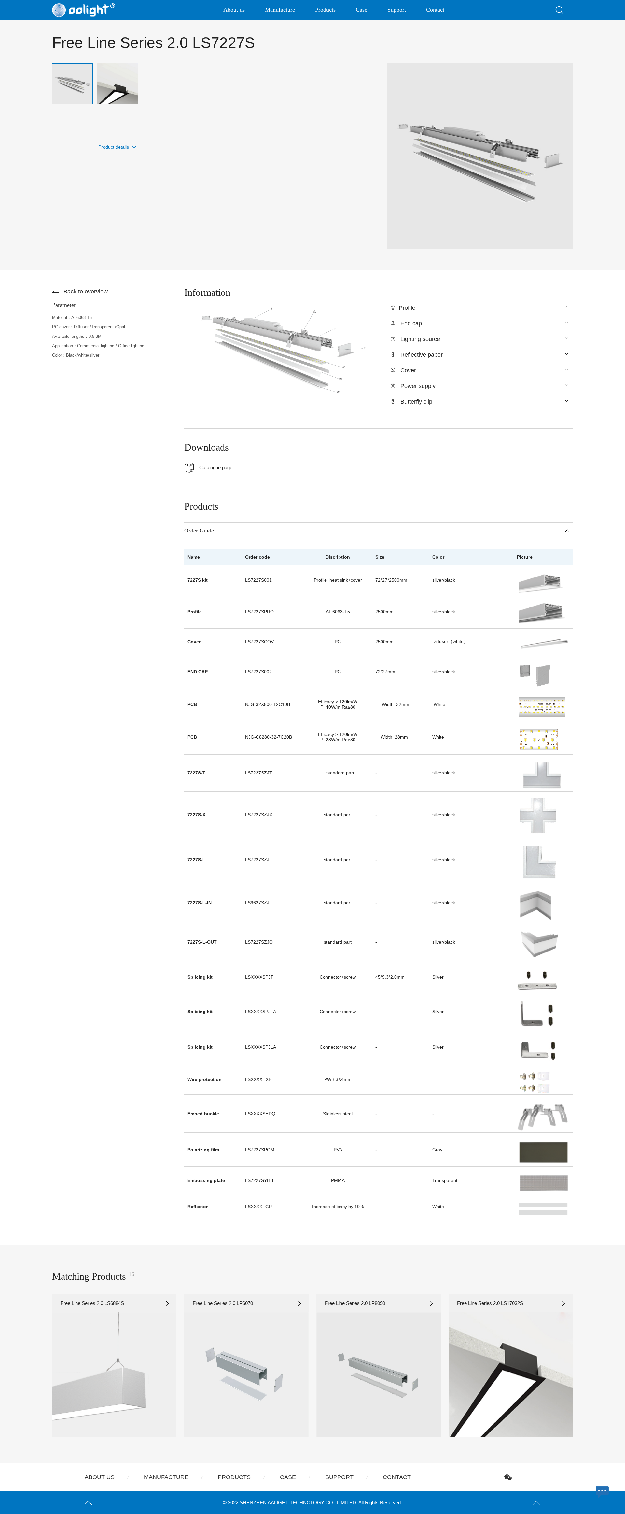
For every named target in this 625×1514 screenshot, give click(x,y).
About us (234, 10)
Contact (435, 10)
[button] (32, 1365)
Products (325, 10)
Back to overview (85, 291)
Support (396, 10)
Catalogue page (215, 467)
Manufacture (280, 10)
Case (361, 10)
